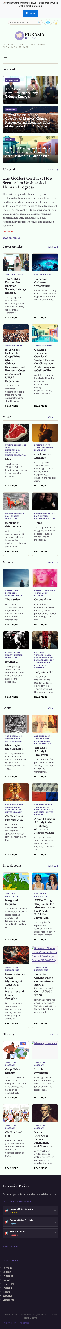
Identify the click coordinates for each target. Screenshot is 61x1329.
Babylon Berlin (43, 672)
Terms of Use (22, 1323)
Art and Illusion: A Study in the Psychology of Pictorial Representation (44, 826)
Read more (11, 318)
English (7, 1271)
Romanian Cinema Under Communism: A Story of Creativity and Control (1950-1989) (44, 985)
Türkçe (6, 1291)
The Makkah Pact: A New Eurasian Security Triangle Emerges (16, 286)
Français (7, 1287)
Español (7, 1295)
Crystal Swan (42, 599)
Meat (8, 459)
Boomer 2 (11, 662)
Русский (8, 1275)
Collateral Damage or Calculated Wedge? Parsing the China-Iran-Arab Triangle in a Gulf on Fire (44, 360)
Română (7, 1267)
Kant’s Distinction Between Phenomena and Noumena (43, 1139)
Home (38, 523)
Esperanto (9, 1299)
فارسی (6, 1279)
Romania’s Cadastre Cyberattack (42, 282)
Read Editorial (11, 238)
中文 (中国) (9, 1283)
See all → (53, 170)
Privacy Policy (9, 1323)
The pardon (12, 599)
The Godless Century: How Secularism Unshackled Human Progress (27, 183)
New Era (9, 232)
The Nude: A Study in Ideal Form (41, 751)
